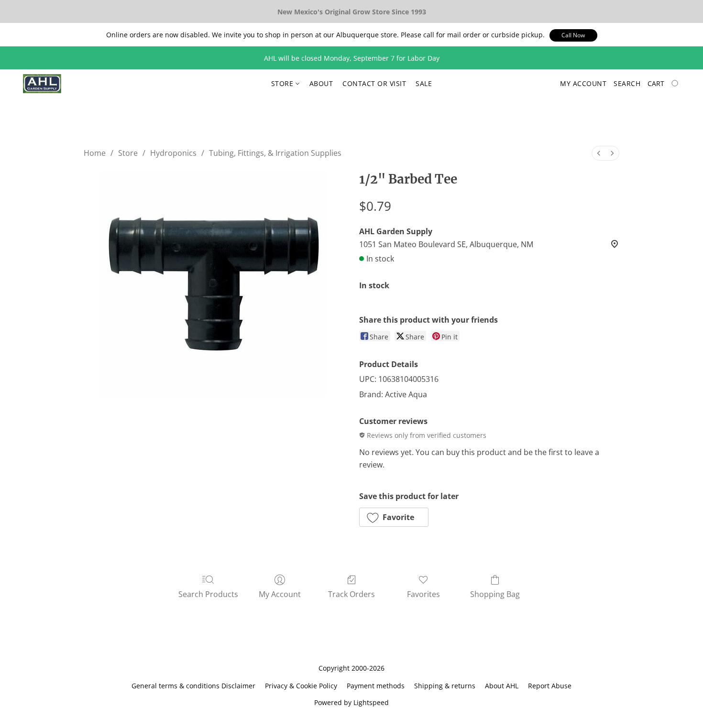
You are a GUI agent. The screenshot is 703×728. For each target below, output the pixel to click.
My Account (280, 594)
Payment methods (376, 685)
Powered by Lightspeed (351, 702)
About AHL (501, 685)
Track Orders (351, 594)
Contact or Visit (374, 83)
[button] (573, 35)
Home (95, 153)
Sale (424, 83)
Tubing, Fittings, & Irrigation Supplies (275, 153)
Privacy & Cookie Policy (301, 685)
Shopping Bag (495, 594)
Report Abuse (549, 685)
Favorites (423, 594)
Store (283, 83)
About (321, 83)
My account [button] (583, 83)
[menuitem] (598, 153)
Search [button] (627, 83)
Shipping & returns (444, 685)
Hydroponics (173, 153)
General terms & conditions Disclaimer (193, 685)
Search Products (208, 594)
